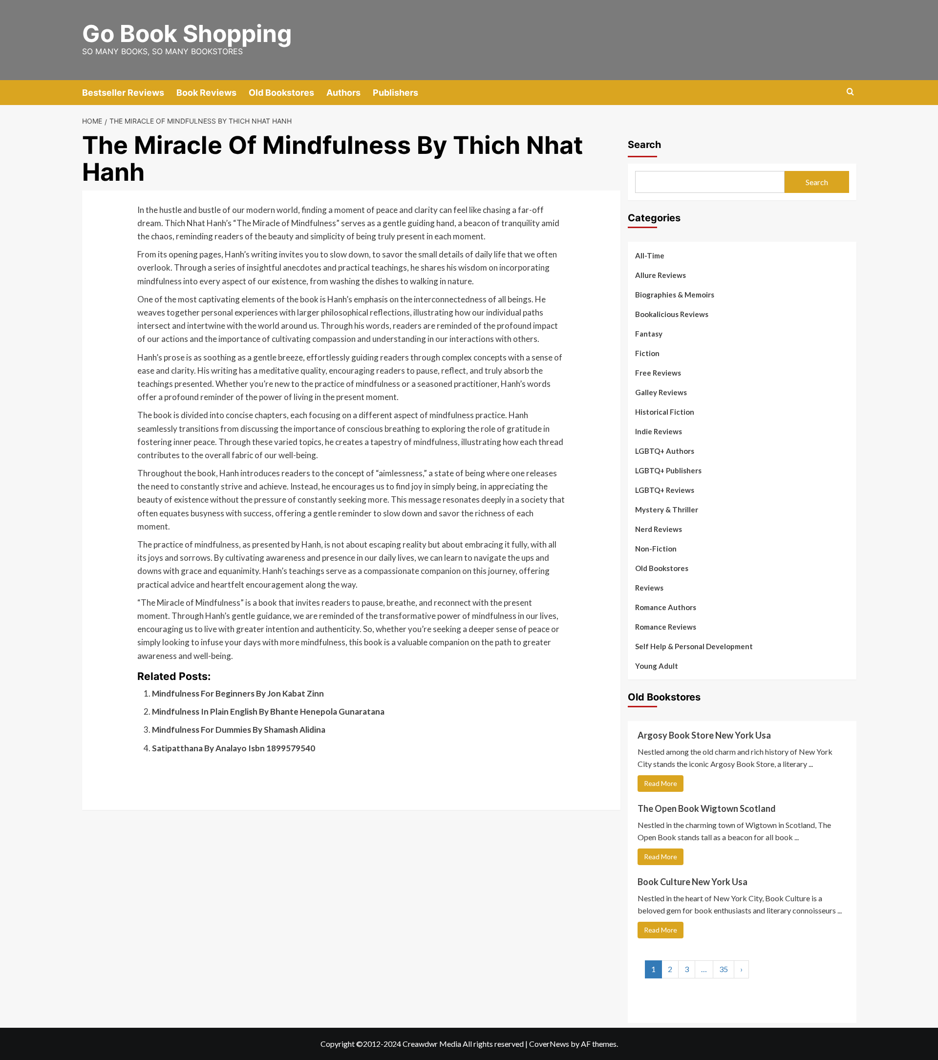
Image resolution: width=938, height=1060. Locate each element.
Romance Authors (665, 607)
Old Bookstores (281, 92)
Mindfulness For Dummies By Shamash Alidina (238, 729)
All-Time (649, 255)
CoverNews (549, 1043)
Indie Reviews (658, 431)
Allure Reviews (660, 275)
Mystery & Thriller (666, 509)
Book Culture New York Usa (692, 881)
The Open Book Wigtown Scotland (707, 808)
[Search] (850, 92)
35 (723, 969)
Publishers (395, 92)
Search (644, 144)
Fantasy (648, 333)
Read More (660, 783)
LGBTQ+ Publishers (668, 470)
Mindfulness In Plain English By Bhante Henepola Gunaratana (268, 711)
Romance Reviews (665, 626)
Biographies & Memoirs (674, 294)
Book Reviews (206, 92)
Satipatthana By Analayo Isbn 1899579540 (233, 748)
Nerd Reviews (658, 529)
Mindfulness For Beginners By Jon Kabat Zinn (238, 693)
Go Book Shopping (187, 33)
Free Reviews (658, 372)
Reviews (649, 587)
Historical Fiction (664, 411)
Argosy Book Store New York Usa (704, 735)
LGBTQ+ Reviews (664, 490)
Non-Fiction (656, 548)
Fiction (647, 353)
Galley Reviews (661, 392)
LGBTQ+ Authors (664, 450)
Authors (343, 92)
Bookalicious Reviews (671, 314)
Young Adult (656, 665)
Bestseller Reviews (123, 92)
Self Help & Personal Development (694, 646)
